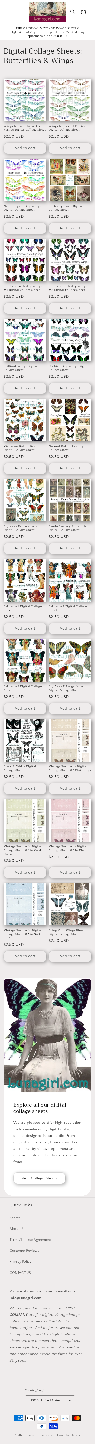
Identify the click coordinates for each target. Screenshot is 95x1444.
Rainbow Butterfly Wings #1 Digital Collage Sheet (23, 288)
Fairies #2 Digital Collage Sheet (68, 608)
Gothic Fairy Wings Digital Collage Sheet (69, 368)
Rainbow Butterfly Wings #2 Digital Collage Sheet (68, 288)
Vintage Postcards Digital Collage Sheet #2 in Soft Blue (23, 934)
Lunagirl (31, 1435)
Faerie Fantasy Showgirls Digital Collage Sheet (67, 528)
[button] (9, 12)
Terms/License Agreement (30, 1240)
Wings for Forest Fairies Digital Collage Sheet (67, 128)
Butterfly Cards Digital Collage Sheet (66, 208)
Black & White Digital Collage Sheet (20, 768)
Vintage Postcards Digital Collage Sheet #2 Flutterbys (70, 768)
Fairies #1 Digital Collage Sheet (23, 608)
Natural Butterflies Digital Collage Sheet (68, 448)
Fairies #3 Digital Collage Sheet (23, 688)
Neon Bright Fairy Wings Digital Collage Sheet (22, 208)
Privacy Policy (20, 1262)
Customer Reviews (24, 1251)
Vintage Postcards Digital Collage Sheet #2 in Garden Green (24, 850)
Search (15, 1218)
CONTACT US (20, 1273)
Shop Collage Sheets (39, 1178)
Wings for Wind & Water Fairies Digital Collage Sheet (25, 128)
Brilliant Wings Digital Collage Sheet (21, 368)
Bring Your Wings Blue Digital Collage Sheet (66, 932)
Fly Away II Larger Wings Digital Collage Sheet (67, 688)
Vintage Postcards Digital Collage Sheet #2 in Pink (68, 848)
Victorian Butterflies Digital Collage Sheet (20, 448)
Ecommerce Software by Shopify (58, 1435)
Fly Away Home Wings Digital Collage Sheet (20, 528)
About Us (17, 1229)
